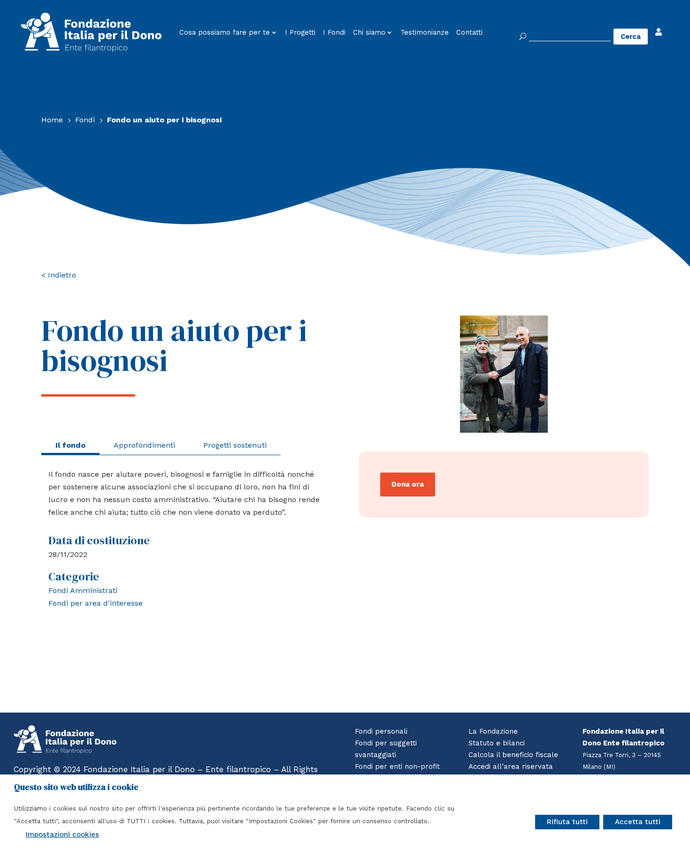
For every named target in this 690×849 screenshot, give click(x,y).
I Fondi (334, 32)
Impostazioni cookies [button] (62, 834)
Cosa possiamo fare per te (224, 32)
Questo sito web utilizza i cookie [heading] (76, 787)
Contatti (469, 32)
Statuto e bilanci (496, 743)
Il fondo (70, 445)
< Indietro (58, 274)
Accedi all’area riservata (510, 766)
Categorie (73, 576)
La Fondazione (493, 731)
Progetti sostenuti (235, 445)
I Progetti (300, 32)
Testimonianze (424, 32)
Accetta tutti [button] (637, 822)
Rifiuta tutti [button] (567, 822)
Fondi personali (381, 731)
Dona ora (407, 484)
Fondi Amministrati (82, 590)
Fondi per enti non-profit (397, 766)
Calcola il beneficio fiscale (513, 755)
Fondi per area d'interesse (95, 603)
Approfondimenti (144, 445)
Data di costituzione (99, 540)
